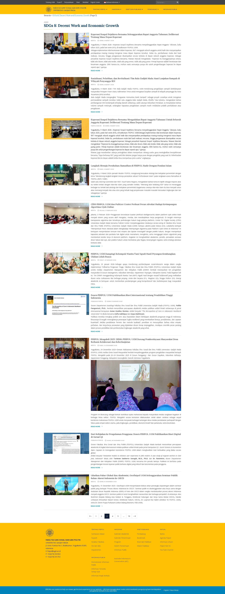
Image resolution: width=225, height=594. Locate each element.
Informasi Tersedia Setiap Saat (98, 570)
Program (117, 542)
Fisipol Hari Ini (96, 126)
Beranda (47, 15)
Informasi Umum (166, 542)
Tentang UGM (50, 2)
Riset (78, 2)
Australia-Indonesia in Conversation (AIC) (122, 559)
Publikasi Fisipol (97, 301)
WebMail (85, 2)
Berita (93, 40)
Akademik (116, 9)
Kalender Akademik (121, 534)
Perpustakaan (68, 2)
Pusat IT (59, 2)
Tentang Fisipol (99, 9)
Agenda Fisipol (165, 538)
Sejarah (94, 538)
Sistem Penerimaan (121, 546)
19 (129, 516)
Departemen (96, 550)
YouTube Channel (166, 550)
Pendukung (152, 9)
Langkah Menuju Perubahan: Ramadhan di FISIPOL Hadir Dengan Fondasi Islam (131, 165)
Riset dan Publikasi (134, 9)
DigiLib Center (95, 2)
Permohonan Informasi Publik (100, 563)
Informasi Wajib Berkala (100, 576)
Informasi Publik (170, 9)
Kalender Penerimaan (122, 538)
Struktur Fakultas (97, 542)
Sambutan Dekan (98, 534)
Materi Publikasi (143, 546)
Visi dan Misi (96, 546)
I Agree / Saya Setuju (171, 590)
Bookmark (141, 538)
